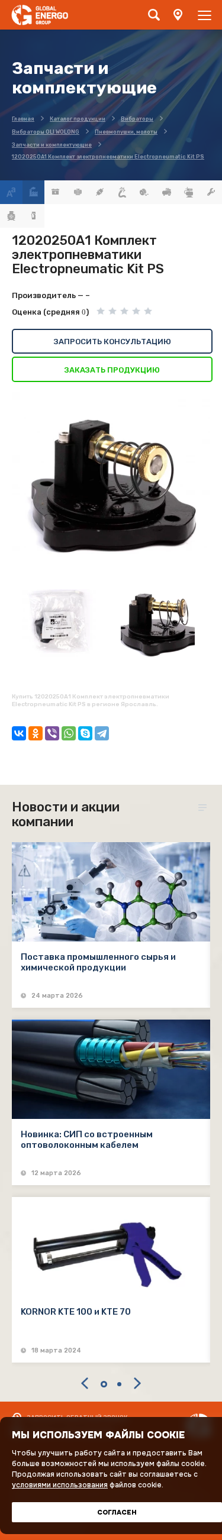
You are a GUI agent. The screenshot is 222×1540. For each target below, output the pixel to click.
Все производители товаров (33, 192)
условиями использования (60, 1485)
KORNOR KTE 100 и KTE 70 (76, 1311)
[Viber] (52, 733)
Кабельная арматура (100, 192)
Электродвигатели (11, 216)
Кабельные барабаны (144, 192)
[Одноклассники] (35, 733)
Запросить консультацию (112, 341)
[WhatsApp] (69, 733)
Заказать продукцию (112, 369)
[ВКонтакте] (19, 733)
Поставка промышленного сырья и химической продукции (98, 962)
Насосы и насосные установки (189, 192)
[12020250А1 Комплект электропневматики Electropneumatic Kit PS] (111, 485)
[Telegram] (102, 733)
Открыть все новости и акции (204, 808)
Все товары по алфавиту (11, 192)
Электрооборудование (33, 216)
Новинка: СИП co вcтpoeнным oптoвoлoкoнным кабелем (87, 1139)
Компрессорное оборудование (167, 192)
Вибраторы (78, 192)
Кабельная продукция (122, 192)
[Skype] (85, 733)
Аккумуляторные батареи (55, 192)
